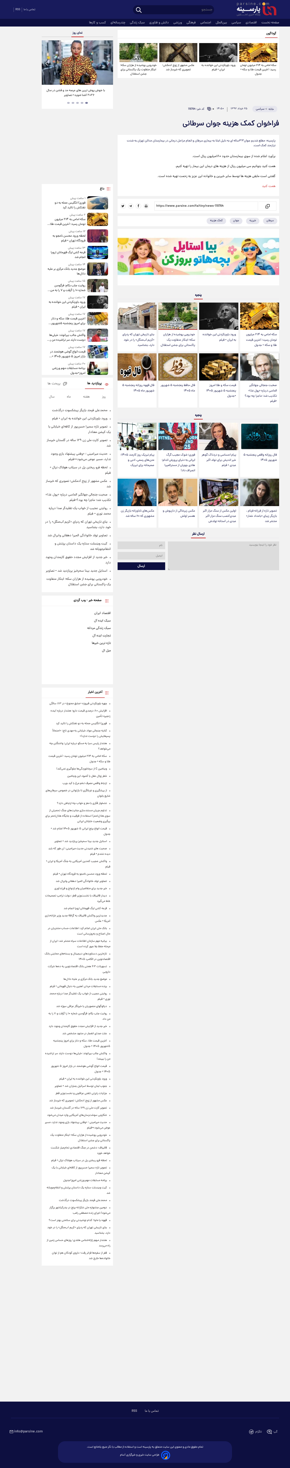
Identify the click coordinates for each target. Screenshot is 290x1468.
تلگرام (258, 1432)
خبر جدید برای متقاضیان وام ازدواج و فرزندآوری (80, 888)
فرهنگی (191, 22)
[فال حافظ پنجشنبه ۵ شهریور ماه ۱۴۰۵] (177, 367)
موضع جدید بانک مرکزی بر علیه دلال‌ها (66, 271)
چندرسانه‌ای (118, 22)
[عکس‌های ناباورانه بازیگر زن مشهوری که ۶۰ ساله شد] (137, 492)
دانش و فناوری (159, 22)
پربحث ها (54, 383)
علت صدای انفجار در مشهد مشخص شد (84, 1033)
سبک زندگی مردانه (99, 628)
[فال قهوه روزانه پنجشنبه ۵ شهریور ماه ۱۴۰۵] (137, 367)
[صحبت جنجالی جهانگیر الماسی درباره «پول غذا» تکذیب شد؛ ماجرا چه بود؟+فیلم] (259, 367)
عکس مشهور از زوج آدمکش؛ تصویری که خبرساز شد (178, 67)
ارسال (141, 566)
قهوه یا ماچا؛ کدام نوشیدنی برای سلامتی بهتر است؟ (78, 1220)
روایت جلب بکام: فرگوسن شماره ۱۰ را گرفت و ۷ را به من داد (67, 288)
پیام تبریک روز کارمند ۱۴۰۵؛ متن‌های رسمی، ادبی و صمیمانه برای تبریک (137, 460)
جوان (236, 220)
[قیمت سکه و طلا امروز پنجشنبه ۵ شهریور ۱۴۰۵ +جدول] (218, 367)
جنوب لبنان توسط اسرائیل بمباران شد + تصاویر (81, 1086)
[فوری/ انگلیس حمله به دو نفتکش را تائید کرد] (97, 203)
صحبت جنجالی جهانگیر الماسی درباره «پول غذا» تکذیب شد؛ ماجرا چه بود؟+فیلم (261, 393)
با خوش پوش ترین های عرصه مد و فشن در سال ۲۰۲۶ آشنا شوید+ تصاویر (75, 93)
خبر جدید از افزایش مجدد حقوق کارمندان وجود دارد (78, 1026)
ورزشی (178, 22)
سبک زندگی (138, 22)
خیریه (252, 220)
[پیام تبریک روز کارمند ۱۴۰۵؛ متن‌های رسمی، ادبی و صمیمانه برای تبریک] (137, 436)
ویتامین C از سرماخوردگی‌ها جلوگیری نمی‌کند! (81, 769)
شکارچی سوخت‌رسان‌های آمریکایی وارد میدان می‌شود (77, 1115)
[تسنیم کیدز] (198, 258)
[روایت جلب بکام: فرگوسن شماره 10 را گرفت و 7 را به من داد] (97, 286)
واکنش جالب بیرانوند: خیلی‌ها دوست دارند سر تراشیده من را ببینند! (67, 337)
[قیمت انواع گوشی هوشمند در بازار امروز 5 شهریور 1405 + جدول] (97, 352)
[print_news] (146, 206)
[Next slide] (107, 63)
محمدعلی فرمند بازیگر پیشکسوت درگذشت (79, 410)
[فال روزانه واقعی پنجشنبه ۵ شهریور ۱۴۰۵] (259, 436)
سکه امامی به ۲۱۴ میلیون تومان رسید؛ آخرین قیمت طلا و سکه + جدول (258, 69)
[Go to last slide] (47, 63)
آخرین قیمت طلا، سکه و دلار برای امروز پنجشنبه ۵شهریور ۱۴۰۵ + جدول (68, 321)
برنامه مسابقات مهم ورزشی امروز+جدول (68, 371)
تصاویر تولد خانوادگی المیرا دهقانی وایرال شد (77, 535)
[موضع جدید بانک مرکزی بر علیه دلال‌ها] (97, 269)
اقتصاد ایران (102, 613)
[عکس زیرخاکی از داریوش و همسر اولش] (177, 492)
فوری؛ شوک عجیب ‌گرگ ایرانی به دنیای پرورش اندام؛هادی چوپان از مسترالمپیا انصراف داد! (178, 463)
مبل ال (106, 650)
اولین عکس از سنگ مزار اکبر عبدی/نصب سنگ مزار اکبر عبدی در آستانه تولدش (219, 516)
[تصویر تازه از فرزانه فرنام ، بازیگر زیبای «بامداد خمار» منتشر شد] (259, 492)
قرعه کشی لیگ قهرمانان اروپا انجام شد (68, 255)
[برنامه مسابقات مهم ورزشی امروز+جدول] (97, 369)
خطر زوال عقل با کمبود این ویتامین (87, 776)
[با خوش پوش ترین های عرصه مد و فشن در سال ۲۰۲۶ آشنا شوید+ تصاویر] (77, 62)
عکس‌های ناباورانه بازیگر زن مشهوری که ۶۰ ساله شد (137, 514)
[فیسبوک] (138, 206)
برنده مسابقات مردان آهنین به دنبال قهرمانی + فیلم (78, 986)
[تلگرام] (130, 206)
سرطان (270, 220)
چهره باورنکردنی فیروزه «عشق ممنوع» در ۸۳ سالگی (78, 703)
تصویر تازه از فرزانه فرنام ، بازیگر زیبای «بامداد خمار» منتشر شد (261, 516)
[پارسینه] (254, 10)
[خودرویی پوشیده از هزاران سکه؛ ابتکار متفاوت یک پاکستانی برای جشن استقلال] (138, 52)
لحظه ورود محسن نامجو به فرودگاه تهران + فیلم (69, 238)
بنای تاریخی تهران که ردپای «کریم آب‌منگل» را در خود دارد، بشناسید (138, 339)
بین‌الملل (222, 22)
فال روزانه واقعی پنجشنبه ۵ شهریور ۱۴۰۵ (260, 458)
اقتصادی (252, 22)
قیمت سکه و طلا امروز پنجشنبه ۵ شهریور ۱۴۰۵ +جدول (221, 390)
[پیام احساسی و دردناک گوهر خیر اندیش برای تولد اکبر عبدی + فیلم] (218, 436)
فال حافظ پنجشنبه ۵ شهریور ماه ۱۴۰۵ (178, 388)
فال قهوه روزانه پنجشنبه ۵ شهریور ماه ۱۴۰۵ (138, 388)
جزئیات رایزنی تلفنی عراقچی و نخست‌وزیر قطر (81, 1093)
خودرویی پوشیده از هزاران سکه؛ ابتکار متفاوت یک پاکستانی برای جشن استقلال (138, 69)
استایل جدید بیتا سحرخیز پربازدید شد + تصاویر (76, 570)
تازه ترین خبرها (101, 643)
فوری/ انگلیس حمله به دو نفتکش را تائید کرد (70, 205)
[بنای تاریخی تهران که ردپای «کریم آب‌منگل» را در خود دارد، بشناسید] (137, 316)
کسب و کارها (98, 22)
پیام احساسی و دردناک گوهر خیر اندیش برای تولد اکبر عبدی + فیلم (219, 460)
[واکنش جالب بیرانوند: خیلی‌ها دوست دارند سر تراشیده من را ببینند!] (97, 335)
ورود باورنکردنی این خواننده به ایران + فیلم (218, 67)
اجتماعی (206, 22)
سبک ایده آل (102, 620)
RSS (17, 9)
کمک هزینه (216, 220)
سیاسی (237, 22)
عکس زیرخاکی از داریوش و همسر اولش (179, 514)
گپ (275, 1432)
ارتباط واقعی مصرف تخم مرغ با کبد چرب (85, 783)
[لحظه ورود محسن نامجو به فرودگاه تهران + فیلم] (97, 236)
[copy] (267, 206)
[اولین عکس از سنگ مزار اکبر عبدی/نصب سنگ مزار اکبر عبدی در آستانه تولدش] (218, 492)
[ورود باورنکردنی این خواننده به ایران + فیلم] (218, 52)
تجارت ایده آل (101, 635)
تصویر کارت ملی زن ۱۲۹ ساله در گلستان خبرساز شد (78, 1108)
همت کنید (269, 186)
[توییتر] (123, 206)
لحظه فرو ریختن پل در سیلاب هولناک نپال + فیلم (79, 1160)
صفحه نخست (270, 22)
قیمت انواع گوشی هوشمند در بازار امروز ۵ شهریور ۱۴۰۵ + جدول (67, 354)
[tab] (86, 103)
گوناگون (271, 33)
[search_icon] (138, 10)
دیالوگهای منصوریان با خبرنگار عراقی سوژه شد (81, 1006)
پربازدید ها (94, 383)
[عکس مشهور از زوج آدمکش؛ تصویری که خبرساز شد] (178, 52)
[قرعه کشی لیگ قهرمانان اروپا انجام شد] (97, 253)
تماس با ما (29, 9)
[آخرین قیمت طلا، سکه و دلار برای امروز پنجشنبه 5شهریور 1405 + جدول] (97, 319)
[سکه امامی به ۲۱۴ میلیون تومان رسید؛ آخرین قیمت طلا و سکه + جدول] (258, 52)
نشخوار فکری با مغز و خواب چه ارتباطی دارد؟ (82, 803)
